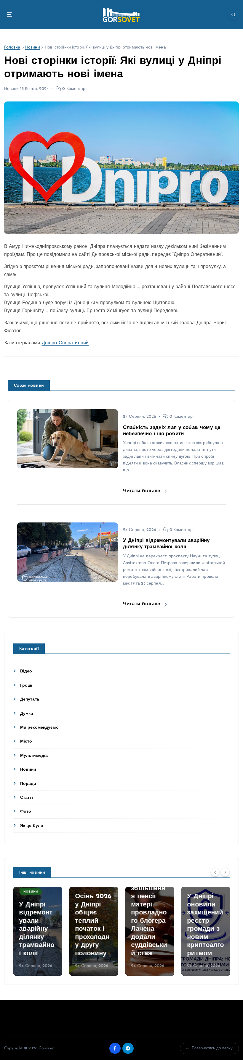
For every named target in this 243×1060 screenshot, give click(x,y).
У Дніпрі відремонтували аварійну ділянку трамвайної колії (37, 929)
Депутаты (30, 699)
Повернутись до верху (212, 1048)
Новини (32, 47)
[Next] (225, 872)
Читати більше (142, 490)
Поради (28, 784)
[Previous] (215, 872)
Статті (26, 798)
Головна (12, 47)
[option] (37, 931)
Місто (26, 741)
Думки (26, 714)
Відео (26, 671)
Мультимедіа (34, 756)
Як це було (31, 826)
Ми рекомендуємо (39, 728)
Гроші (26, 686)
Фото (25, 812)
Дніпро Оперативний (65, 343)
